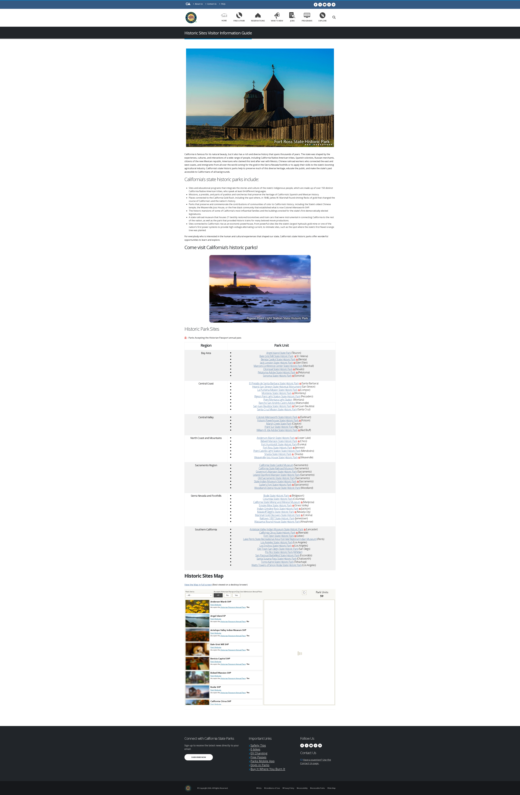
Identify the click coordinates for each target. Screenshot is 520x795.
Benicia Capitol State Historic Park (278, 359)
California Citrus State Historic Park (277, 532)
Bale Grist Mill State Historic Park (276, 356)
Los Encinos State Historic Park (275, 545)
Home (224, 20)
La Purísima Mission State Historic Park (277, 390)
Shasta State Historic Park (277, 454)
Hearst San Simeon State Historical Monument (276, 386)
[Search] (334, 17)
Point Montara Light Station (277, 399)
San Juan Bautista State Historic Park (272, 406)
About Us (198, 4)
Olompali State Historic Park (277, 369)
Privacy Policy (289, 788)
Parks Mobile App (262, 761)
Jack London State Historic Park (276, 362)
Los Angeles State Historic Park (277, 542)
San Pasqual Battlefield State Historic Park (277, 555)
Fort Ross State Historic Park (277, 447)
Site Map (332, 788)
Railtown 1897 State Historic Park (277, 518)
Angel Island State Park (278, 353)
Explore (322, 20)
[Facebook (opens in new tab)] (316, 5)
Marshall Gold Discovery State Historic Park (277, 515)
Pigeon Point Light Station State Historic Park (277, 396)
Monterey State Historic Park (277, 393)
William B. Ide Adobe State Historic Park (277, 430)
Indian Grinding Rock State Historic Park (277, 508)
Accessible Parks (318, 788)
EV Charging (259, 753)
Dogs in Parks (260, 765)
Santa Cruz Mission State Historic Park (277, 409)
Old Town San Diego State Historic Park (277, 549)
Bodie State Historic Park (276, 495)
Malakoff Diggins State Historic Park (275, 512)
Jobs (292, 20)
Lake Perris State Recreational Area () (280, 539)
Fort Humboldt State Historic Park (279, 444)
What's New (277, 20)
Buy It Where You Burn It (268, 769)
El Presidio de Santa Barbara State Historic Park (274, 383)
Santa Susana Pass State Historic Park (276, 558)
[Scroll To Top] (515, 792)
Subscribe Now (202, 757)
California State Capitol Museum (276, 465)
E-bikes (255, 749)
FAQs (222, 4)
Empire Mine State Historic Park (275, 505)
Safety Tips (258, 745)
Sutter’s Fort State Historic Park (275, 484)
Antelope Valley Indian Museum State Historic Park (276, 529)
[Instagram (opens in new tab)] (329, 5)
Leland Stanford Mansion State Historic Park (276, 475)
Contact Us (212, 4)
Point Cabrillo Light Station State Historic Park (276, 451)
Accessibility (303, 788)
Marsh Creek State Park (278, 423)
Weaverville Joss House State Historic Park (276, 457)
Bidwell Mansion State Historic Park (279, 441)
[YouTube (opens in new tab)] (324, 5)
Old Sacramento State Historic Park (276, 478)
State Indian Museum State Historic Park (275, 481)
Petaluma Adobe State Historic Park (276, 372)
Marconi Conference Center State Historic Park (278, 366)
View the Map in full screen (198, 584)
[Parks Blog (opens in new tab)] (333, 5)
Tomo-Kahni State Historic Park (277, 562)
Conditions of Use (272, 788)
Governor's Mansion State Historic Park (276, 471)
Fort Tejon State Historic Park (279, 536)
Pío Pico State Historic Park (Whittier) (283, 552)
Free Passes (258, 757)
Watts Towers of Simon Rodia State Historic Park (276, 565)
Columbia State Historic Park (278, 499)
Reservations (258, 20)
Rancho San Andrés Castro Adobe (277, 403)
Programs (307, 20)
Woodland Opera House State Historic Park (277, 488)
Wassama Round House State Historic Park (277, 521)
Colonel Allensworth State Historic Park (276, 417)
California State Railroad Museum (276, 468)
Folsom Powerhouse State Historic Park (278, 420)
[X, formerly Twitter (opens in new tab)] (320, 5)
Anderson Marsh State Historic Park (276, 438)
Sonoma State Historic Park (277, 375)
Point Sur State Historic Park (279, 427)
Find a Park (239, 20)
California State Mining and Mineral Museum (276, 502)
